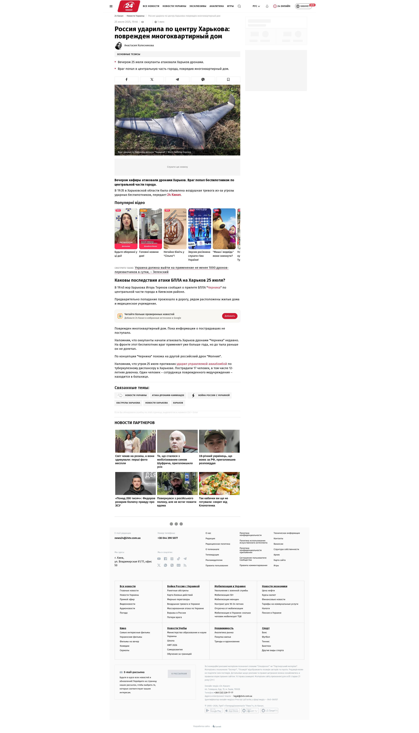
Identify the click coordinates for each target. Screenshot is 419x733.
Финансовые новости (273, 599)
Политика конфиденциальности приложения (251, 550)
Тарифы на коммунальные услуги (280, 604)
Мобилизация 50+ (224, 595)
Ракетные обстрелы (178, 590)
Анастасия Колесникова (139, 45)
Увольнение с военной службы (231, 590)
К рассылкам (179, 674)
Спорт (266, 628)
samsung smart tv (269, 710)
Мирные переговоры (178, 599)
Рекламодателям (214, 560)
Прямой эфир (127, 599)
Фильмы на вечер (129, 641)
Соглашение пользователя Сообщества (253, 559)
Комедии (124, 646)
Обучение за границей (179, 654)
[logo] (129, 6)
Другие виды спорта (273, 650)
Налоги (266, 608)
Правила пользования (217, 566)
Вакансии (278, 544)
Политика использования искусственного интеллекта (253, 542)
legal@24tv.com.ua (243, 696)
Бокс (264, 632)
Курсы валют (269, 595)
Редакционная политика (218, 544)
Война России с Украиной (183, 586)
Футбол (266, 637)
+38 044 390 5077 (168, 538)
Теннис (266, 641)
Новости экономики (274, 586)
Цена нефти (268, 590)
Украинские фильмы (131, 637)
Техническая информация (287, 533)
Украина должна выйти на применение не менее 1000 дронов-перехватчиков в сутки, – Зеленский (171, 270)
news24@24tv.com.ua (128, 538)
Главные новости (129, 590)
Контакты (278, 539)
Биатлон (266, 646)
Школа (170, 640)
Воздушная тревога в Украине (183, 604)
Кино (123, 628)
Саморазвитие (175, 649)
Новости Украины (174, 6)
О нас (208, 533)
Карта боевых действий (180, 595)
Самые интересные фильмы (135, 632)
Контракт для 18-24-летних (229, 604)
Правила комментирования (253, 565)
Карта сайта (280, 560)
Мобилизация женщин (227, 599)
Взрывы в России (176, 612)
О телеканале (212, 549)
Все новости (151, 6)
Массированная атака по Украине (185, 608)
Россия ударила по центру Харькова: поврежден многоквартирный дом (184, 16)
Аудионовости (127, 608)
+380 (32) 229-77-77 (223, 692)
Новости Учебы (177, 628)
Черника (214, 287)
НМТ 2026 (172, 645)
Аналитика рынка (224, 632)
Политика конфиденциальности (251, 534)
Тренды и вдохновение (227, 641)
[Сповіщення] (267, 6)
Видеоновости (127, 604)
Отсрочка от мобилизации (229, 608)
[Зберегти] (228, 79)
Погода (124, 612)
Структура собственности (286, 549)
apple (232, 710)
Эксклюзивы (198, 6)
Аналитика (217, 6)
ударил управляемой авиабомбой (202, 364)
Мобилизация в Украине (230, 586)
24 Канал (119, 16)
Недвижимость (224, 628)
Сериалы (124, 650)
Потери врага (174, 617)
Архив (277, 555)
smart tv (250, 710)
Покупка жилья (223, 637)
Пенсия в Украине (272, 612)
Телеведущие (212, 555)
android (213, 710)
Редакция (210, 539)
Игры (230, 6)
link (159, 559)
